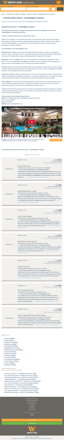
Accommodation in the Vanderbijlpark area (14, 48)
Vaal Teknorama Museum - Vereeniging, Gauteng (21, 390)
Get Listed (32, 402)
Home (3, 14)
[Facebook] (31, 414)
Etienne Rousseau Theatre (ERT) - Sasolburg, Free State (23, 381)
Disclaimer (32, 408)
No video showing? (56, 140)
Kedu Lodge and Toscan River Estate (32, 315)
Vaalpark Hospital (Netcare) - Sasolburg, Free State (21, 377)
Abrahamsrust (11, 342)
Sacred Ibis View (24, 166)
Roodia (9, 340)
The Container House (26, 290)
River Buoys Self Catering (27, 241)
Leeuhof (10, 363)
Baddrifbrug (10, 344)
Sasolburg (10, 355)
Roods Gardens (12, 361)
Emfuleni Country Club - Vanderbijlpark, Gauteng (20, 373)
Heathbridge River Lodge (27, 191)
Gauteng (17, 14)
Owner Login (32, 423)
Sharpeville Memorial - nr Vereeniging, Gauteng (20, 379)
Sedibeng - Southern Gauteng (28, 14)
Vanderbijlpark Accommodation (46, 14)
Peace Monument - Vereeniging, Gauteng (19, 385)
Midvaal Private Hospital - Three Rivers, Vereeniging (22, 392)
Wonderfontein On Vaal (14, 350)
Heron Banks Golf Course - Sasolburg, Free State (21, 375)
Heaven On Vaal (24, 267)
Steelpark (10, 365)
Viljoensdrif (10, 353)
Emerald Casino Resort (42, 21)
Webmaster (32, 404)
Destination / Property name (7, 6)
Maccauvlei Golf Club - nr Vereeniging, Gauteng (21, 387)
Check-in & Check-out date (32, 6)
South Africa (9, 14)
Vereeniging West (12, 359)
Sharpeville (10, 352)
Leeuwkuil (10, 357)
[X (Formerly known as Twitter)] (33, 414)
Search (60, 9)
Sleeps (53, 6)
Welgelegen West (12, 348)
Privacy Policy (32, 410)
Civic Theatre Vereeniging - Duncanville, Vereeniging (21, 383)
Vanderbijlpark (11, 346)
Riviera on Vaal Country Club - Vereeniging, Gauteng (22, 388)
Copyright (32, 406)
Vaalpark (10, 338)
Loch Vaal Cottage (25, 216)
